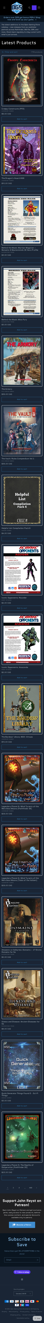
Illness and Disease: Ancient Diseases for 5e (21, 1023)
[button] (4, 7)
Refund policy (13, 1311)
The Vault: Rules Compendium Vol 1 (18, 459)
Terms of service (36, 1311)
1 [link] (7, 1188)
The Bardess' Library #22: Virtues (17, 737)
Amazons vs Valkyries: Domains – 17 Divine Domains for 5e (21, 951)
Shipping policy (15, 1315)
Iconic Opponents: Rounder (14, 598)
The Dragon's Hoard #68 (13, 178)
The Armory (7, 389)
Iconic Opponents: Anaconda (15, 667)
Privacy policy (24, 1311)
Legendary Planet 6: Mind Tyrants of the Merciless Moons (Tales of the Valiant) (20, 879)
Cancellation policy (23, 1318)
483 (30, 1188)
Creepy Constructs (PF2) (13, 109)
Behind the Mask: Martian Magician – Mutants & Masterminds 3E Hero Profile (20, 249)
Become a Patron (23, 1225)
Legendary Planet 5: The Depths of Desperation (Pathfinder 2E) (18, 1166)
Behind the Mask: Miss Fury (14, 319)
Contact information (29, 1315)
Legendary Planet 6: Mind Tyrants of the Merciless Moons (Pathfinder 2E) (20, 807)
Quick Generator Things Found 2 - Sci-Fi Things (20, 1094)
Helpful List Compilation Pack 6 (16, 528)
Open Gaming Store (16, 1309)
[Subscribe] (37, 1259)
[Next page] (36, 1187)
